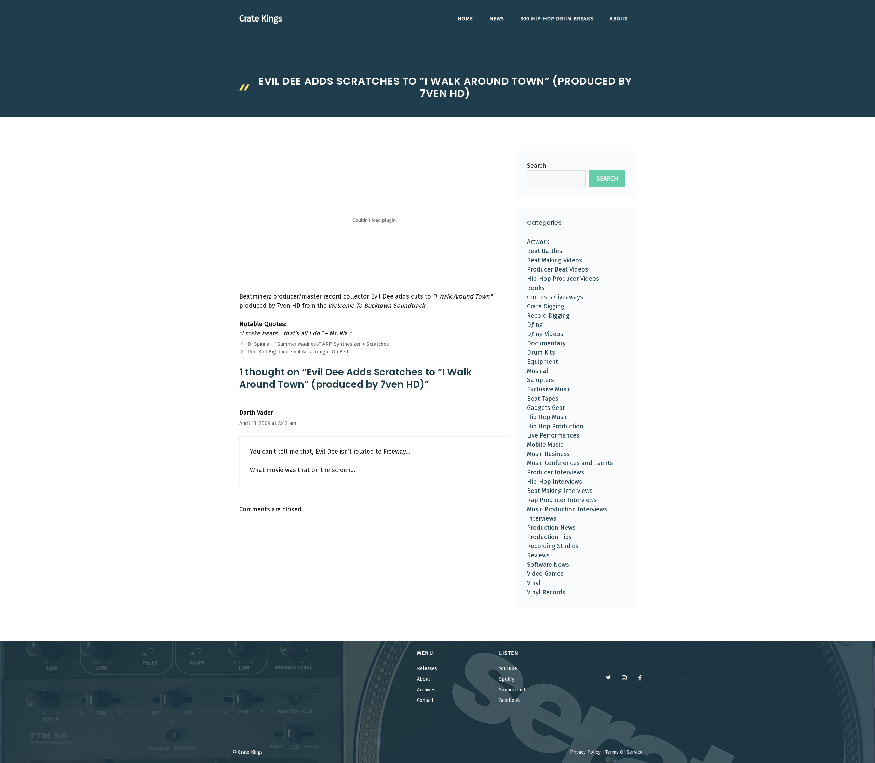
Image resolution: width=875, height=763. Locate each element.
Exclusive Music (549, 389)
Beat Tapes (542, 398)
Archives (426, 690)
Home (465, 19)
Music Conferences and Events (570, 463)
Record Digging (548, 315)
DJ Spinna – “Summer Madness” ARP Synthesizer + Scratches (318, 344)
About (619, 19)
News (496, 19)
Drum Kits (541, 352)
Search (536, 165)
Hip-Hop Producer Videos (563, 278)
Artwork (538, 242)
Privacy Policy (585, 752)
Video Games (545, 574)
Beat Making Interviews (560, 491)
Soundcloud (512, 690)
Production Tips (549, 537)
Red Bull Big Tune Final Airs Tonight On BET (298, 352)
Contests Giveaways (555, 297)
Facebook (509, 700)
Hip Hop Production (555, 426)
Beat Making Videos (554, 260)
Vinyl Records (546, 592)
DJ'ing (535, 325)
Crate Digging (545, 306)
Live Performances (553, 435)
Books (536, 288)
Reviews (538, 555)
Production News (551, 527)
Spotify (506, 679)
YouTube (508, 668)
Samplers (540, 380)
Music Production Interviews (567, 509)
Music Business (548, 454)
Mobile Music (545, 444)
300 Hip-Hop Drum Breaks (557, 19)
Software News (548, 564)
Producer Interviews (555, 472)
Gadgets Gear (546, 408)
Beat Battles (544, 251)
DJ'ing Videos (545, 334)
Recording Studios (553, 546)
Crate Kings (260, 19)
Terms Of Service (624, 752)
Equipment (542, 361)
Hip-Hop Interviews (554, 481)
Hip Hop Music (547, 417)
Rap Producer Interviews (562, 500)
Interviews (541, 518)
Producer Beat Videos (557, 269)
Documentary (546, 343)
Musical (537, 371)
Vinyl (534, 583)
